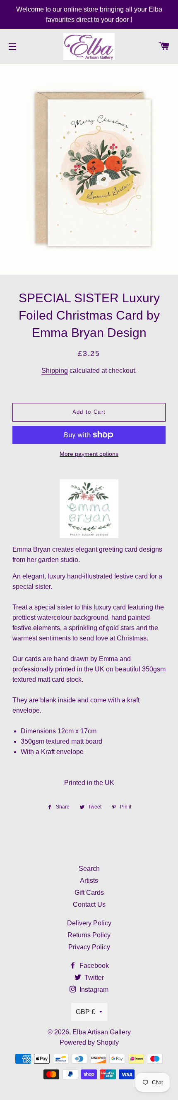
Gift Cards (89, 892)
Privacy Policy (89, 947)
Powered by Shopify (89, 1042)
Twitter (93, 977)
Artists (89, 880)
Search (89, 868)
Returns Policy (89, 935)
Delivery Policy (89, 923)
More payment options (89, 453)
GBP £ (85, 1011)
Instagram (93, 989)
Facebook (93, 965)
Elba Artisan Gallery (101, 1032)
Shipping (54, 370)
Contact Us (89, 904)
